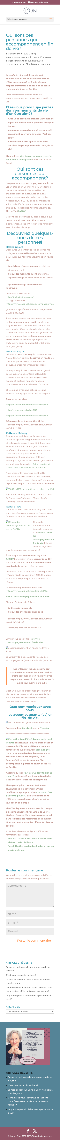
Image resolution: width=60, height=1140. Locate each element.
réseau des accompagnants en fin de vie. (28, 596)
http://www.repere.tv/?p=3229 (22, 410)
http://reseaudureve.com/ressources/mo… (27, 404)
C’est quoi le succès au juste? (21, 975)
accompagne (43, 749)
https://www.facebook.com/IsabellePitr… (27, 591)
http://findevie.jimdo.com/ (19, 297)
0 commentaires (41, 64)
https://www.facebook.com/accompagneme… (30, 304)
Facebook (27, 728)
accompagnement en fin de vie (22, 57)
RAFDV (21, 211)
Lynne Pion (16, 53)
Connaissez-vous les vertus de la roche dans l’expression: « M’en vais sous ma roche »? (28, 1101)
